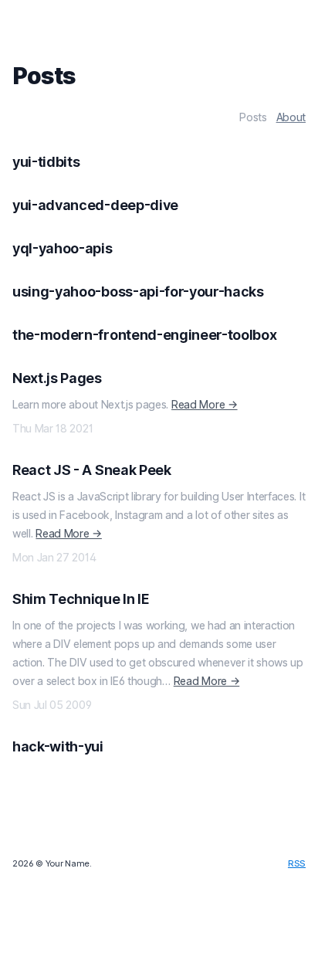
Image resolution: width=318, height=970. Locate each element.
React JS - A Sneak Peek (91, 470)
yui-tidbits (46, 162)
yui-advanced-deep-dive (95, 205)
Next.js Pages (57, 378)
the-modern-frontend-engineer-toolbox (144, 335)
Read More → (204, 404)
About (291, 117)
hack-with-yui (57, 746)
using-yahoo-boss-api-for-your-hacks (138, 291)
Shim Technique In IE (81, 599)
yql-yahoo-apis (62, 248)
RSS (297, 863)
